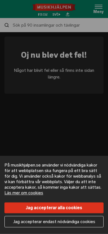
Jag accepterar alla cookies (54, 207)
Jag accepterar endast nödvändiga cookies (54, 221)
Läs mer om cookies (23, 192)
